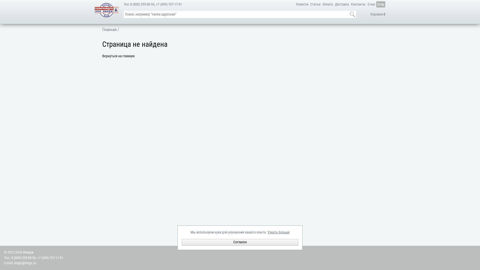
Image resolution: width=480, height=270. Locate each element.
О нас (371, 4)
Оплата (327, 4)
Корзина (377, 14)
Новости (302, 4)
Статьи (315, 4)
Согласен (240, 242)
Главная (109, 29)
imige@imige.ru (25, 263)
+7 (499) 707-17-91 (169, 4)
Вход (380, 4)
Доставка (342, 4)
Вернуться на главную (118, 56)
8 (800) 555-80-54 (142, 4)
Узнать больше (279, 232)
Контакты (358, 4)
